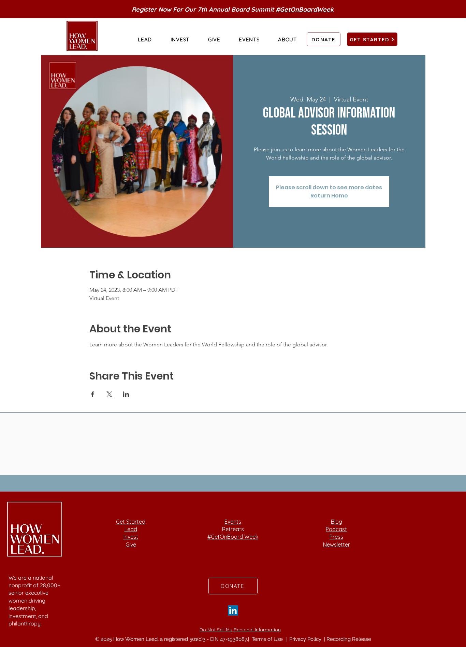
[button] (145, 39)
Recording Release (348, 639)
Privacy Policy (306, 639)
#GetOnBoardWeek (305, 9)
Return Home (329, 195)
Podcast (336, 529)
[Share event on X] (109, 394)
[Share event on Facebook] (92, 394)
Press (336, 536)
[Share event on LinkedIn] (126, 394)
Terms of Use (268, 639)
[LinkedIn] (233, 610)
